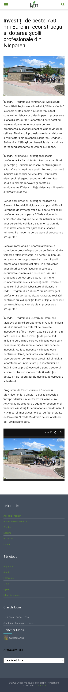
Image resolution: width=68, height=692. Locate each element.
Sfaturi (6, 583)
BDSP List (8, 538)
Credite (7, 527)
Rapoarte (8, 566)
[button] (63, 4)
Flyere (6, 589)
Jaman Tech (40, 685)
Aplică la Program (12, 516)
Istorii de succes (11, 595)
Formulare (8, 578)
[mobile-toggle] (6, 4)
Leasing (7, 533)
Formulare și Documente (15, 521)
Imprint (6, 544)
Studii (6, 572)
